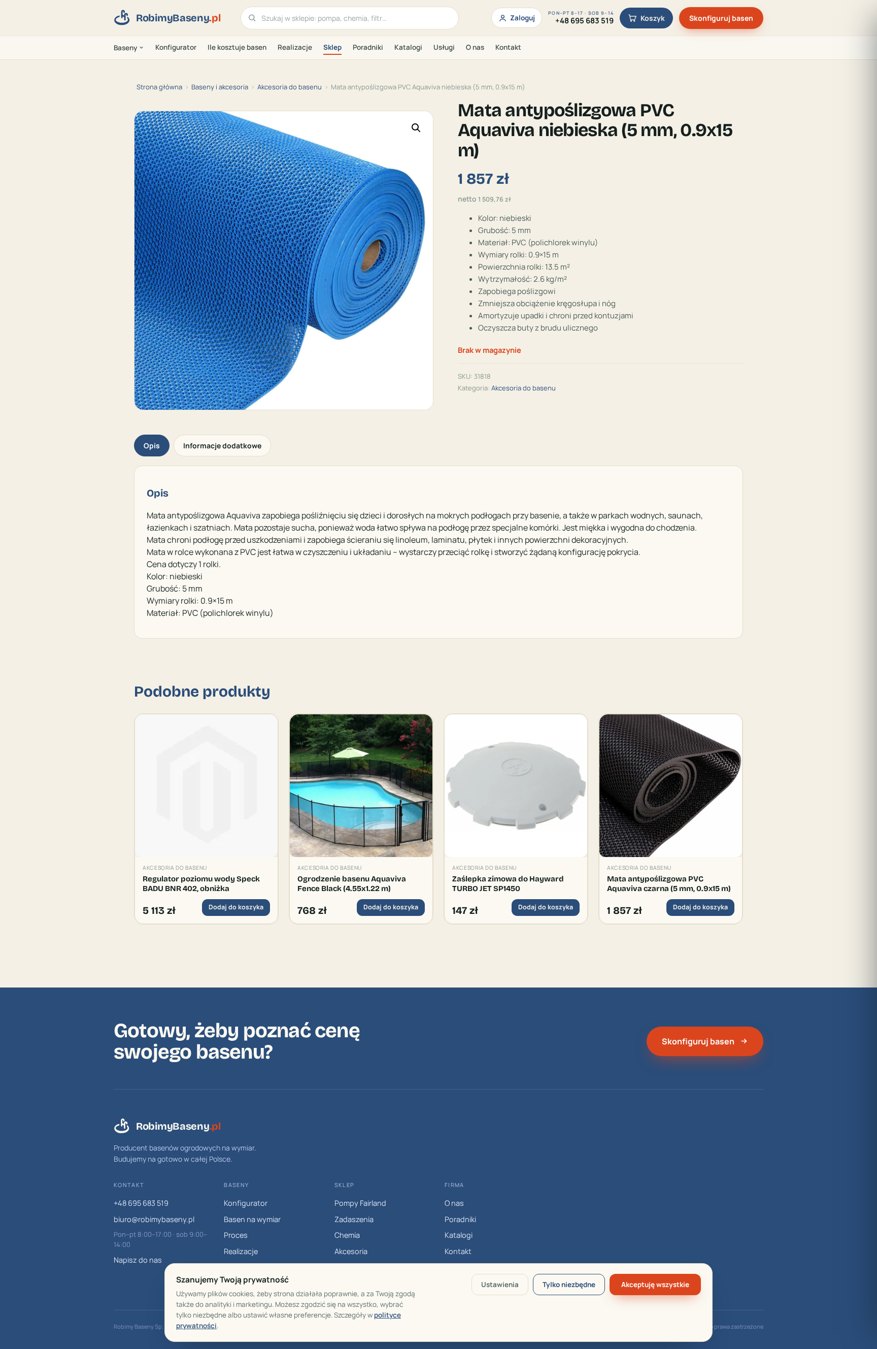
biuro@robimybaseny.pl (154, 1219)
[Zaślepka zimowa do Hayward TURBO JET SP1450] (516, 785)
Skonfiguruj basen (721, 18)
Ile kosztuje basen (237, 47)
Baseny (125, 47)
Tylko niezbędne (569, 1284)
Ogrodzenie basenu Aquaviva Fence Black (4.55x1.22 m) (351, 883)
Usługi (444, 47)
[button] (416, 128)
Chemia (347, 1235)
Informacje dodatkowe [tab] (222, 445)
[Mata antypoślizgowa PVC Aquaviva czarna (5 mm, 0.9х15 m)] (670, 785)
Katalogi (408, 47)
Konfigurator (175, 47)
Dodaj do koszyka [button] (236, 907)
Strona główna (159, 86)
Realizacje (295, 47)
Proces (236, 1235)
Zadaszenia (354, 1219)
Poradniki (368, 47)
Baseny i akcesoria (219, 86)
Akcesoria (350, 1251)
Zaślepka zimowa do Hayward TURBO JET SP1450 (508, 883)
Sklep (332, 47)
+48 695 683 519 (141, 1203)
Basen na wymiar (252, 1219)
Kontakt (508, 47)
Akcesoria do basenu (289, 86)
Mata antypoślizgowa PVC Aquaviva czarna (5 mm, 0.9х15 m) (669, 883)
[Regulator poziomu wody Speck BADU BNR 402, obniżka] (206, 785)
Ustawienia (500, 1284)
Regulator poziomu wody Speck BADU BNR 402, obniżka (201, 883)
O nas (475, 47)
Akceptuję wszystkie (655, 1284)
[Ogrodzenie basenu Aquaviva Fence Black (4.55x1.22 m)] (361, 785)
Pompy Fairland (360, 1203)
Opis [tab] (152, 445)
